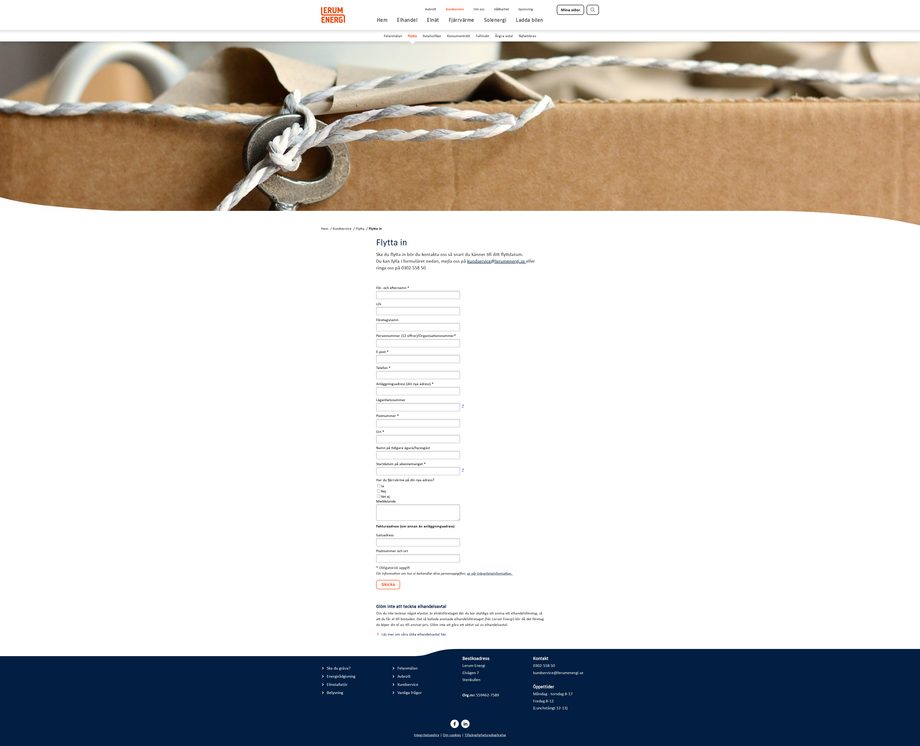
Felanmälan (393, 35)
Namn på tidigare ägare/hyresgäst (403, 447)
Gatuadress (385, 535)
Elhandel (407, 20)
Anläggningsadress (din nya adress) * (405, 383)
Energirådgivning (341, 676)
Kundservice (455, 8)
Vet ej (385, 496)
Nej (383, 491)
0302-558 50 (544, 665)
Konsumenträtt (458, 35)
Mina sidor (570, 9)
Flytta (412, 35)
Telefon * (383, 367)
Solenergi (495, 20)
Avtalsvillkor (432, 35)
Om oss (479, 8)
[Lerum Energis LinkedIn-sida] (465, 724)
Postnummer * (387, 415)
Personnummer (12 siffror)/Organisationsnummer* (416, 335)
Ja (382, 485)
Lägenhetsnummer (390, 399)
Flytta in (375, 228)
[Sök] (592, 10)
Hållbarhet (501, 8)
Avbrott (430, 8)
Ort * (380, 431)
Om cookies (452, 734)
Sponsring (525, 8)
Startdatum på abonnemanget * (401, 463)
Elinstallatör (337, 684)
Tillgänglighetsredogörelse (485, 734)
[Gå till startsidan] (333, 15)
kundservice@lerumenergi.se (496, 261)
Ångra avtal (504, 35)
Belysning (335, 692)
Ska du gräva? (339, 668)
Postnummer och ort (392, 550)
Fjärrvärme (461, 20)
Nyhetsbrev (527, 35)
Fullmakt (482, 35)
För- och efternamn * (392, 287)
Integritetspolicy (426, 734)
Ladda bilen (529, 20)
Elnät (433, 20)
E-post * (382, 351)
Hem (382, 20)
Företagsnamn (387, 319)
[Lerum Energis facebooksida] (454, 724)
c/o (378, 303)
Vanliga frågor (409, 692)
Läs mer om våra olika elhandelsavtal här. (414, 634)
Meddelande (386, 501)
